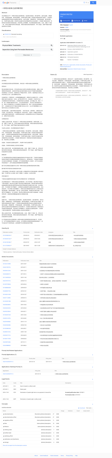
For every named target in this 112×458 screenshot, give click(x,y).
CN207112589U (7, 297)
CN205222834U (7, 311)
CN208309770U (7, 291)
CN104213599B (7, 263)
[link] (12, 34)
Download (82, 408)
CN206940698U (7, 325)
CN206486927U (7, 274)
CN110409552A (7, 277)
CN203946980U (7, 321)
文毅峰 (66, 27)
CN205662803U (7, 304)
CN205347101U (7, 335)
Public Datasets (54, 455)
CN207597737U (7, 280)
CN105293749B (7, 301)
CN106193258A (7, 242)
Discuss (83, 69)
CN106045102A (7, 238)
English (71, 25)
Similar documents (80, 65)
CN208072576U (7, 331)
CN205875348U (7, 342)
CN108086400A (7, 287)
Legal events (72, 65)
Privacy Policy (69, 455)
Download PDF (66, 20)
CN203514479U (7, 318)
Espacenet (70, 69)
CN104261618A (7, 294)
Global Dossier (77, 69)
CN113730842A (7, 245)
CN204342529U (7, 308)
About (36, 455)
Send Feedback (44, 455)
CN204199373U (7, 267)
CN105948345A (7, 235)
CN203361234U (7, 270)
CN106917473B (7, 338)
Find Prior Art (76, 20)
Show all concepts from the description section (15, 445)
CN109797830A (7, 284)
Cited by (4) (66, 65)
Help (76, 455)
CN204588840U (7, 345)
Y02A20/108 (8, 34)
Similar (85, 20)
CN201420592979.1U (8, 361)
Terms (62, 455)
